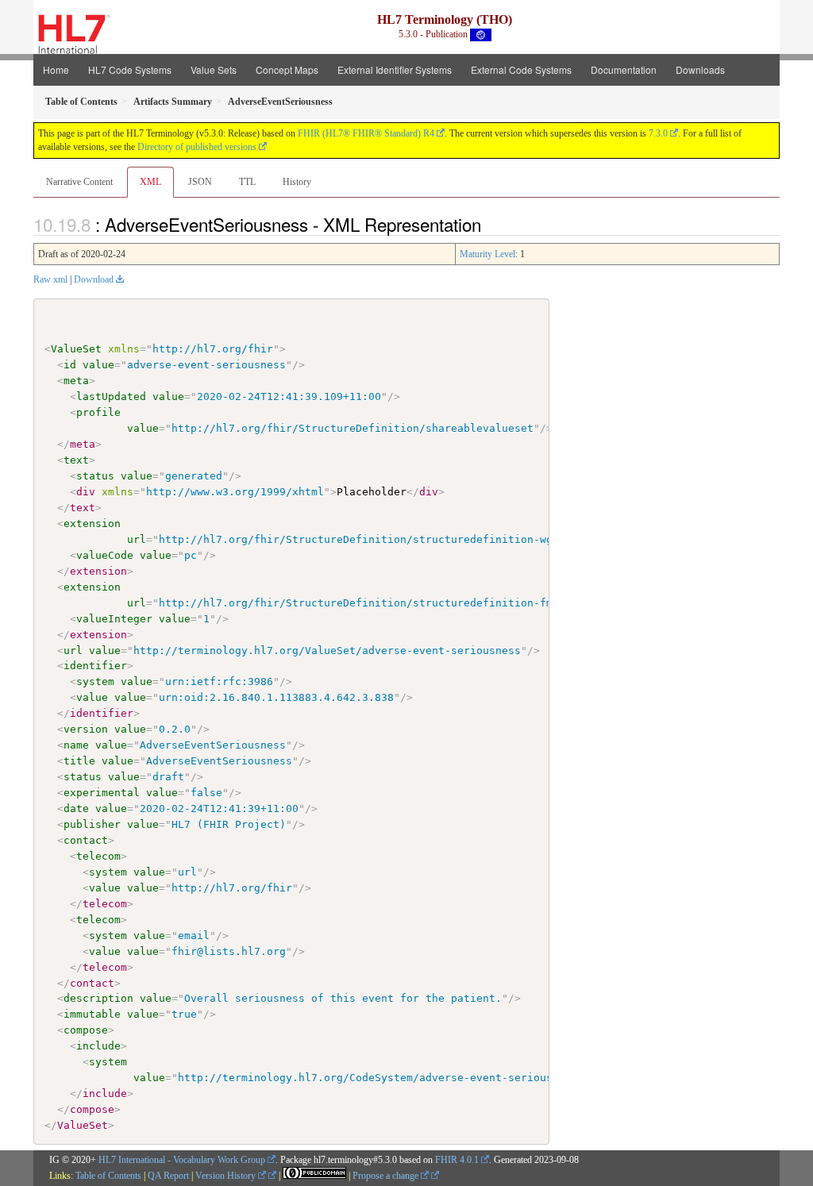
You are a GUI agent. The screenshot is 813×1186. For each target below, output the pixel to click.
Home (56, 69)
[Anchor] (490, 224)
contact (86, 840)
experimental (102, 793)
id (70, 365)
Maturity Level (487, 254)
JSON (200, 181)
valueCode (104, 555)
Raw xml (50, 279)
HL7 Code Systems (129, 69)
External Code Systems (521, 69)
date (76, 808)
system (95, 681)
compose (86, 1030)
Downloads (700, 69)
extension (92, 523)
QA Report (168, 1175)
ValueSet (76, 349)
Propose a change (387, 1175)
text (76, 460)
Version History (226, 1175)
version (86, 729)
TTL (247, 181)
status (95, 476)
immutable (92, 1014)
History (297, 181)
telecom (98, 856)
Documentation (624, 69)
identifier (95, 666)
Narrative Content (79, 181)
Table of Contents (108, 1175)
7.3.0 (658, 133)
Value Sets (214, 69)
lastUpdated (111, 396)
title (79, 761)
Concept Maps (287, 69)
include (98, 1046)
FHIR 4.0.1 (457, 1159)
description (98, 998)
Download (94, 279)
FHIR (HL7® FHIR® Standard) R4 (366, 133)
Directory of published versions (196, 146)
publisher (92, 824)
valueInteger (114, 619)
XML (150, 181)
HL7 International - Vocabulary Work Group (181, 1159)
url (136, 539)
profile (98, 412)
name (76, 745)
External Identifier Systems (394, 69)
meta (76, 381)
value (98, 365)
